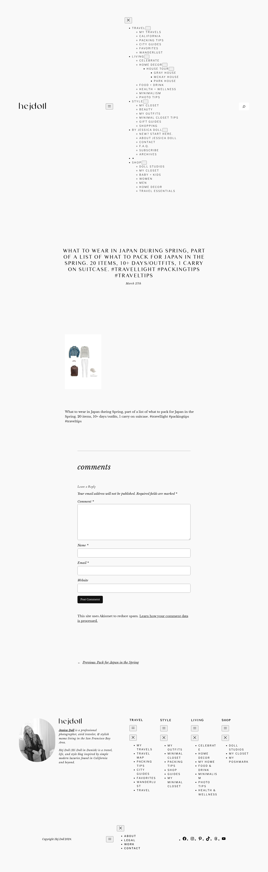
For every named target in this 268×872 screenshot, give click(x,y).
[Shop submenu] (144, 163)
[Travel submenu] (148, 28)
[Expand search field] (244, 106)
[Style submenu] (145, 101)
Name (82, 545)
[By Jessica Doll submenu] (165, 130)
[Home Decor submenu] (164, 65)
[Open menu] (109, 106)
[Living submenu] (146, 57)
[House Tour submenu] (171, 69)
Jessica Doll (66, 730)
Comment (85, 501)
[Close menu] (128, 20)
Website (82, 580)
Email (83, 563)
